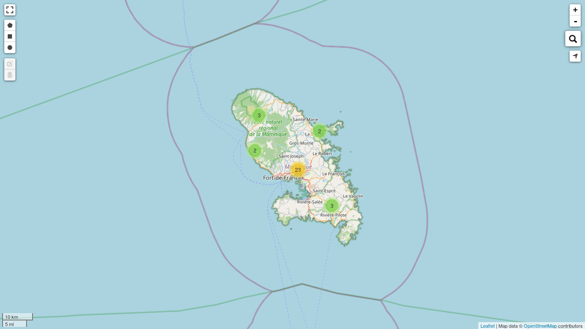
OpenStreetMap (540, 325)
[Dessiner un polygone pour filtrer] (9, 25)
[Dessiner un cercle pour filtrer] (9, 47)
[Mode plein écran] (9, 9)
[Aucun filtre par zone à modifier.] (9, 63)
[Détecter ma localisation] (575, 56)
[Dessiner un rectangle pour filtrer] (9, 36)
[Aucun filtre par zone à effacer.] (9, 75)
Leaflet (488, 325)
